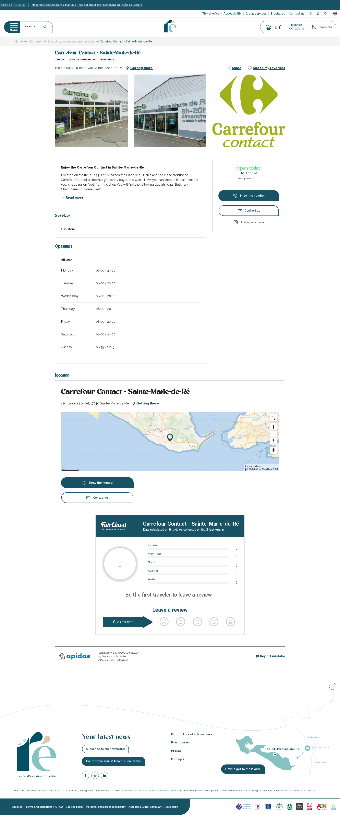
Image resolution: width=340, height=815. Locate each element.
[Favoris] (326, 13)
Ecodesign (171, 806)
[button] (335, 14)
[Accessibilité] (318, 13)
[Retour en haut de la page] (332, 687)
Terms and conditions (39, 806)
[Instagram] (95, 776)
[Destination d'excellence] (258, 807)
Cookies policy (74, 806)
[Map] (310, 14)
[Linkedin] (104, 776)
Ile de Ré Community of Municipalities (158, 790)
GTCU (59, 806)
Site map (17, 806)
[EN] (335, 14)
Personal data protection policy (106, 806)
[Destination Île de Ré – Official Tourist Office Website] (170, 27)
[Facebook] (85, 776)
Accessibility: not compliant (145, 806)
